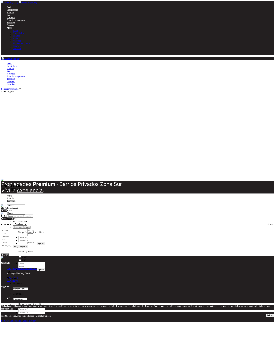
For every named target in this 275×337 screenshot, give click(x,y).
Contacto (11, 25)
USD (24, 257)
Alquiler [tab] (10, 198)
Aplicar (41, 243)
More (9, 28)
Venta (9, 15)
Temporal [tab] (11, 201)
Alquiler (10, 12)
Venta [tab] (9, 195)
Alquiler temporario (16, 20)
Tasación (11, 22)
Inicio (9, 7)
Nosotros (11, 17)
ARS (24, 260)
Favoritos (11, 84)
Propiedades (12, 10)
